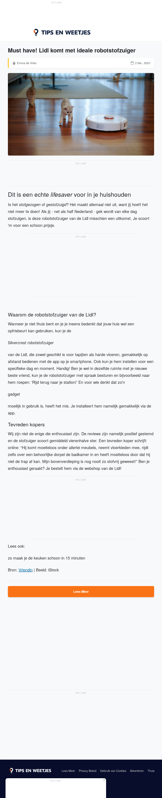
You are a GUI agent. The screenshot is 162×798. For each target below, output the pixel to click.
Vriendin (26, 570)
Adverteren (137, 771)
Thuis (151, 771)
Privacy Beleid (87, 771)
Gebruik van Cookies (113, 771)
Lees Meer (81, 591)
